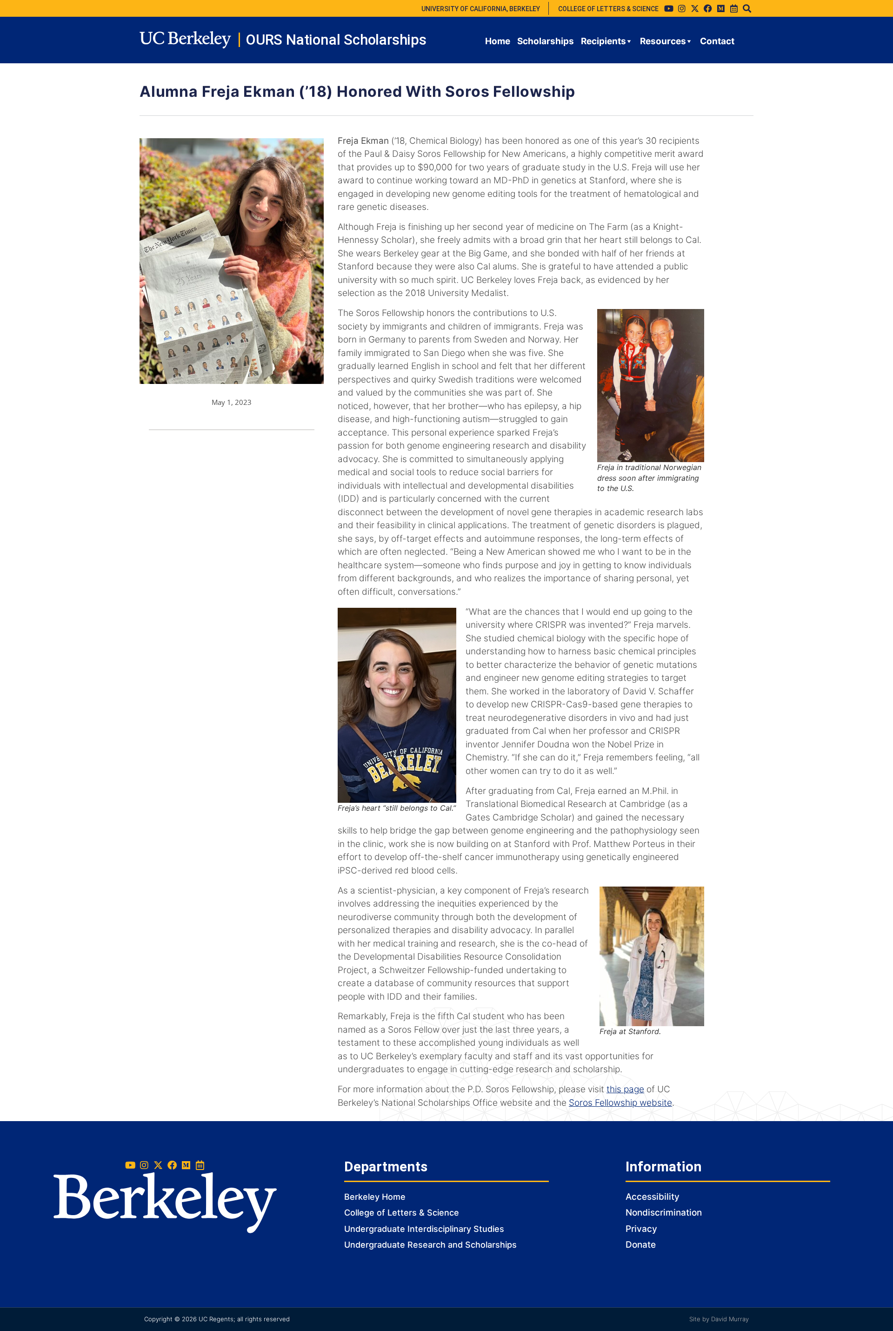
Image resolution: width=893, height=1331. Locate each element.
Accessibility (653, 1196)
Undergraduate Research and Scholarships (430, 1245)
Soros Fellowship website (620, 1102)
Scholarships (545, 41)
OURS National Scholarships (336, 39)
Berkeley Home (375, 1197)
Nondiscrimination (664, 1212)
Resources (663, 41)
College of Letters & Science (401, 1212)
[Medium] (720, 8)
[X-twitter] (694, 8)
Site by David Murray (719, 1319)
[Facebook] (707, 8)
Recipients (603, 41)
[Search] (746, 8)
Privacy (641, 1228)
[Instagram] (681, 8)
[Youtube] (668, 8)
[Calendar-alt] (733, 8)
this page (625, 1089)
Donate (641, 1244)
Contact (717, 41)
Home (497, 41)
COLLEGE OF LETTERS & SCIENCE (608, 9)
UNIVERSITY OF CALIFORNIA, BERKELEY (480, 9)
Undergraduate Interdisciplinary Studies (424, 1229)
